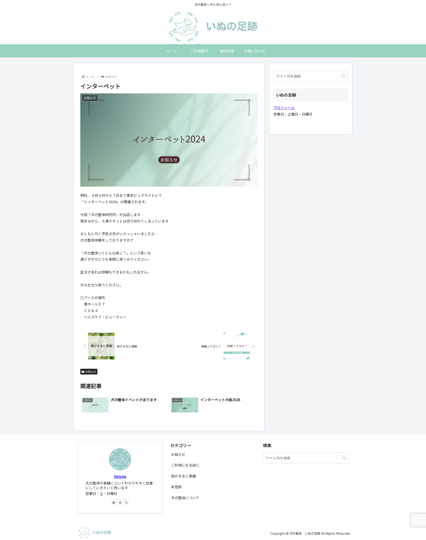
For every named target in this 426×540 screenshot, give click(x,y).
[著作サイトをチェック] (113, 502)
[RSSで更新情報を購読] (126, 502)
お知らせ (90, 371)
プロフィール (284, 107)
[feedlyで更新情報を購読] (120, 502)
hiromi (120, 476)
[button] (343, 76)
